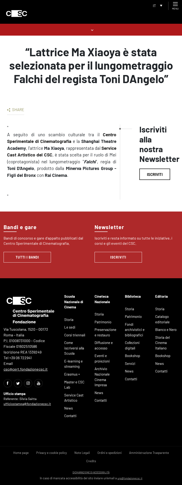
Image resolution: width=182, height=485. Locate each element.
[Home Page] (17, 13)
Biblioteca (133, 296)
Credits (91, 461)
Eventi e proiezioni (102, 358)
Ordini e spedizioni (109, 453)
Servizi (130, 363)
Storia (68, 319)
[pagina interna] (91, 29)
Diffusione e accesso (104, 345)
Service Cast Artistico (73, 398)
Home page (21, 453)
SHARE (17, 109)
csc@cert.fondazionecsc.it (26, 369)
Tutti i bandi (27, 257)
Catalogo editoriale (162, 319)
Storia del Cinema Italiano (162, 342)
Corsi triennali (74, 335)
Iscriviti (155, 174)
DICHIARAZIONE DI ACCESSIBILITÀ (91, 472)
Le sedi (69, 327)
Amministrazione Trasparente (149, 453)
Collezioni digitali (132, 345)
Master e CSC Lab (74, 385)
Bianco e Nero (166, 329)
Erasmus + (72, 374)
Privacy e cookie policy (51, 453)
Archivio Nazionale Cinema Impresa (102, 377)
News (68, 408)
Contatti (70, 416)
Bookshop (132, 355)
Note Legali (82, 453)
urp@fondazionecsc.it (130, 478)
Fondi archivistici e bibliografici (135, 329)
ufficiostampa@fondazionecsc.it (27, 404)
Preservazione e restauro (105, 332)
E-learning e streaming (73, 364)
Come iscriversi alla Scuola (74, 347)
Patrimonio (103, 322)
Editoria (161, 296)
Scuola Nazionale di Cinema (73, 301)
